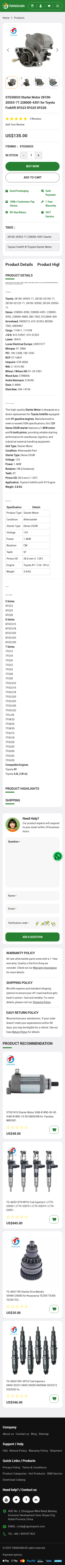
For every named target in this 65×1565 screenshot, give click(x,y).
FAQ (5, 1450)
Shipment (56, 1450)
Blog (34, 1434)
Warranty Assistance (45, 967)
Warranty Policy (38, 1450)
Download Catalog (14, 1479)
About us (8, 1434)
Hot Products (37, 1473)
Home (6, 17)
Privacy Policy (11, 1467)
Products (19, 17)
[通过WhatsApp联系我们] (57, 856)
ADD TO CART (33, 177)
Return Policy (19, 1032)
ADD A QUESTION (33, 937)
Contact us (22, 1434)
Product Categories (15, 1473)
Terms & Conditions (34, 1467)
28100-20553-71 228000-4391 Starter (29, 236)
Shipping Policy (42, 1002)
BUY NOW (32, 166)
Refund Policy (18, 1450)
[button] (57, 6)
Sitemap (44, 1434)
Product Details (19, 264)
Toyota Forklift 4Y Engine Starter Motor (29, 247)
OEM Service (54, 1473)
